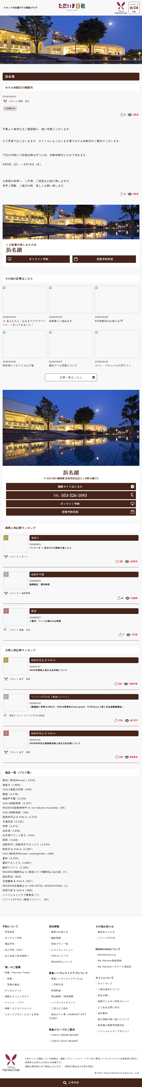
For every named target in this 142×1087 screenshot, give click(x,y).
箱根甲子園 (37, 574)
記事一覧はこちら (71, 377)
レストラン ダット (19, 556)
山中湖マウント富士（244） (19, 835)
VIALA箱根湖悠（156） (16, 812)
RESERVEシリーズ (61, 961)
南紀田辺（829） (13, 876)
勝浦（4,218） (11, 794)
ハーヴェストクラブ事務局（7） (22, 895)
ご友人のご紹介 (59, 1008)
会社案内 (103, 1013)
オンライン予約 (38, 259)
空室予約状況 (105, 259)
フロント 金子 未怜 (20, 679)
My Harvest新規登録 (110, 960)
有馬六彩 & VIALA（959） (18, 890)
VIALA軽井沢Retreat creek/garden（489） (29, 853)
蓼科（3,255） (11, 858)
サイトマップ (105, 983)
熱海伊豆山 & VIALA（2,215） (21, 817)
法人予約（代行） (14, 949)
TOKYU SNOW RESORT (65, 1035)
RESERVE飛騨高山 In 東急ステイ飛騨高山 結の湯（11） (35, 872)
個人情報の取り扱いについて (113, 1019)
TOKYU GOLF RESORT (64, 1041)
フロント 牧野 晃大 (19, 101)
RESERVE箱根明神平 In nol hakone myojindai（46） (35, 807)
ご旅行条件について (109, 989)
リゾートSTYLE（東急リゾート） (51, 696)
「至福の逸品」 (13, 984)
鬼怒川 (35, 537)
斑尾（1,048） (11, 840)
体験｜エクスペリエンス (18, 1008)
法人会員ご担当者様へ (17, 955)
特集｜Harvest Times (17, 972)
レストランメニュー (62, 949)
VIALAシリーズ (59, 955)
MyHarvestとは (107, 954)
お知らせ (11, 108)
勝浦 (33, 610)
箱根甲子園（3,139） (15, 798)
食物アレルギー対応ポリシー (113, 1001)
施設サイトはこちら (70, 486)
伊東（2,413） (11, 826)
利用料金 (56, 990)
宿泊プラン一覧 (59, 943)
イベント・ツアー (14, 1002)
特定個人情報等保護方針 (111, 1025)
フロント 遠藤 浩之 (20, 629)
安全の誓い (104, 995)
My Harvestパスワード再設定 (114, 966)
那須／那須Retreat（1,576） (20, 780)
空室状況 (10, 931)
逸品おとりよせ (106, 931)
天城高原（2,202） (14, 821)
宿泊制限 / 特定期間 (62, 996)
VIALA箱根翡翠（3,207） (18, 803)
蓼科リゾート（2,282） (16, 867)
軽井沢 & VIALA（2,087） (18, 849)
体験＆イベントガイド (17, 996)
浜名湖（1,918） (12, 830)
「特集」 (10, 978)
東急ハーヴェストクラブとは (67, 978)
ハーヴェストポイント (63, 1002)
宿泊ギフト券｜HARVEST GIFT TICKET (67, 1016)
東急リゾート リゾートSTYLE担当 (27, 715)
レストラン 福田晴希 (20, 593)
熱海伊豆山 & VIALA (43, 660)
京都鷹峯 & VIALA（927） (18, 881)
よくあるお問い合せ (109, 1007)
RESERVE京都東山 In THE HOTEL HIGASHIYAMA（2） (36, 885)
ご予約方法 (57, 984)
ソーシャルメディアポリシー (113, 1031)
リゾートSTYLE (106, 937)
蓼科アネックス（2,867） (18, 862)
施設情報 (56, 937)
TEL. (70, 495)
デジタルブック (13, 990)
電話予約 (10, 943)
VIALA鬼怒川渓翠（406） (18, 789)
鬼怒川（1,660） (12, 784)
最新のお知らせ (59, 931)
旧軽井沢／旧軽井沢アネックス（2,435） (27, 844)
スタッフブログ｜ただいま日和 (22, 1014)
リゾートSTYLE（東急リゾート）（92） (26, 899)
